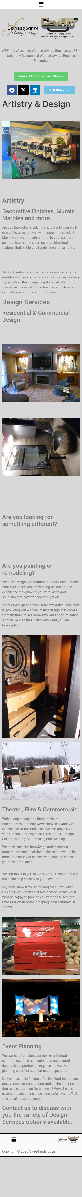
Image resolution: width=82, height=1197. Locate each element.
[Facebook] (12, 90)
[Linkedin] (35, 90)
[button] (41, 4)
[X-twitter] (23, 90)
